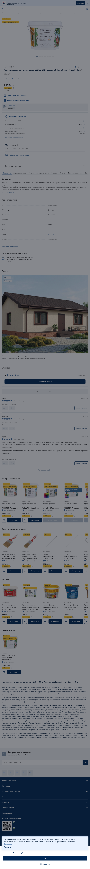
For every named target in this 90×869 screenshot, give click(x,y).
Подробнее (8, 844)
